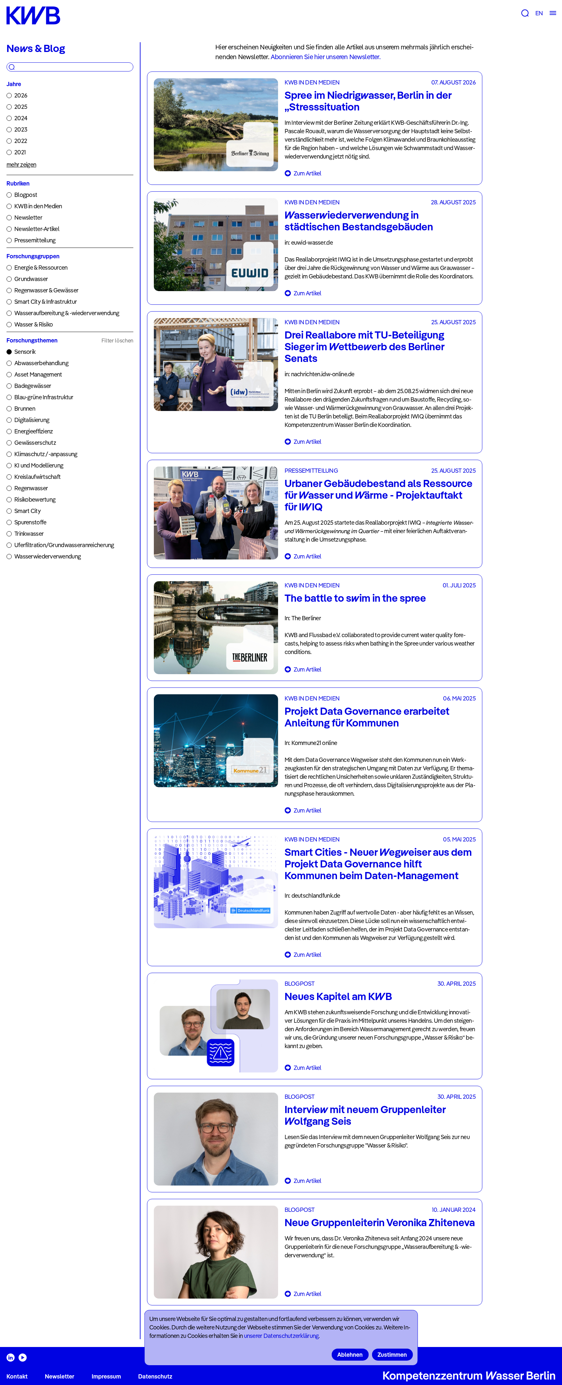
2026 (20, 95)
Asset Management (38, 374)
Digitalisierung (31, 420)
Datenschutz (155, 1376)
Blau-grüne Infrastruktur (44, 397)
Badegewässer (32, 386)
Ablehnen (350, 1354)
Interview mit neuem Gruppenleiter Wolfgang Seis (365, 1115)
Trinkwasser (29, 533)
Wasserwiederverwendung (47, 556)
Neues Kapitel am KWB (338, 996)
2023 (20, 129)
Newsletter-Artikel (36, 229)
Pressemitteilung (34, 240)
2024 (20, 118)
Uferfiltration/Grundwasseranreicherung (64, 545)
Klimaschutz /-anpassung (45, 454)
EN (539, 13)
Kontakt (17, 1376)
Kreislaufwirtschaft (37, 477)
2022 (20, 141)
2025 (20, 106)
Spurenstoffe (30, 522)
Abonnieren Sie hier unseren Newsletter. (326, 57)
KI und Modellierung (38, 465)
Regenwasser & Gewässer (46, 290)
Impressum (106, 1376)
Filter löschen (117, 340)
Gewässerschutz (35, 442)
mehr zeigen (21, 164)
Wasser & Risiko (33, 324)
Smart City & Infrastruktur (45, 301)
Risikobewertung (34, 499)
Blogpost (25, 195)
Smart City (27, 511)
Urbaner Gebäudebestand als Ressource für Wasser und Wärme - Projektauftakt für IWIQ (379, 495)
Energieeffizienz (33, 431)
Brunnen (24, 408)
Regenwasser (31, 488)
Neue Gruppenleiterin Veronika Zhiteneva (380, 1222)
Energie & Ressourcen (41, 267)
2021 (20, 152)
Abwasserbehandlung (41, 363)
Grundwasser (31, 279)
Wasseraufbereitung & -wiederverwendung (66, 313)
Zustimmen (392, 1354)
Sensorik (24, 351)
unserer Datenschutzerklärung (281, 1336)
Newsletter (28, 217)
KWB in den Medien (38, 206)
